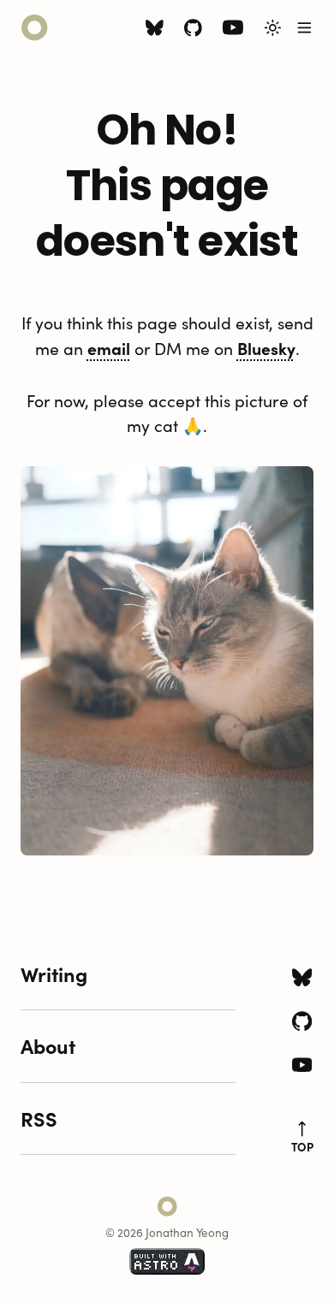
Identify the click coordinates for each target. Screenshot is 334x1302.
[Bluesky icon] (155, 30)
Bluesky (266, 347)
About (48, 1045)
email (108, 347)
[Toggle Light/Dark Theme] (273, 28)
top (302, 1146)
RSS (39, 1118)
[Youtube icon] (233, 31)
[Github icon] (193, 30)
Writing (54, 973)
